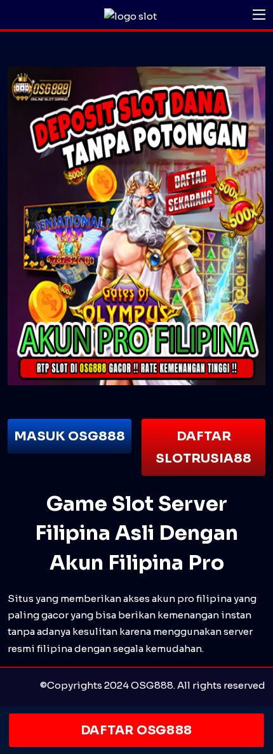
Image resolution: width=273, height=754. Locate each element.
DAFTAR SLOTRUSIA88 (203, 447)
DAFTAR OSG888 (137, 730)
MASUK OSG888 (69, 436)
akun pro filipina (192, 598)
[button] (259, 15)
